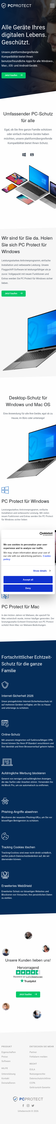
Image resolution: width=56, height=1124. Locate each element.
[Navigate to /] (16, 5)
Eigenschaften (8, 1052)
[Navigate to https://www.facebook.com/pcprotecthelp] (23, 1105)
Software (5, 1061)
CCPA (32, 1083)
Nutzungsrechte (37, 1074)
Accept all (28, 579)
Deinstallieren (8, 1083)
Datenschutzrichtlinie (40, 1078)
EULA (32, 1069)
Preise (4, 1056)
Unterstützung (8, 1074)
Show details (40, 570)
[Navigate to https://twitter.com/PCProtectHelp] (33, 1105)
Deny (28, 588)
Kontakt (5, 1078)
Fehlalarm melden (38, 1056)
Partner (33, 1052)
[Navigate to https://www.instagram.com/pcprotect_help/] (28, 1105)
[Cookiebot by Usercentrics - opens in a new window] (40, 534)
